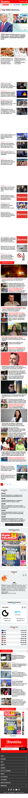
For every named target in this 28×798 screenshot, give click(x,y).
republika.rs (12, 792)
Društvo (16, 57)
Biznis (2, 773)
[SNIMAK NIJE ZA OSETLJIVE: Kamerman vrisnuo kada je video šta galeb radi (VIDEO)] (22, 248)
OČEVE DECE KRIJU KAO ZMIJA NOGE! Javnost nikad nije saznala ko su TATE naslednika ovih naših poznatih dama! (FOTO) (8, 162)
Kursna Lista (14, 627)
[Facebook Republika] (9, 790)
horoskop (14, 572)
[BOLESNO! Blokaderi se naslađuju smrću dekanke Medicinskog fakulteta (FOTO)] (6, 657)
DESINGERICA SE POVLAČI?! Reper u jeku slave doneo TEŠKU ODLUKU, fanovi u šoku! (8, 189)
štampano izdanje (14, 530)
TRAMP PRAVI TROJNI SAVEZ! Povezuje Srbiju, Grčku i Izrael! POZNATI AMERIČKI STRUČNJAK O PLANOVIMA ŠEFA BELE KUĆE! (13, 37)
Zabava (3, 768)
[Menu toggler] (26, 2)
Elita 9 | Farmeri (6, 770)
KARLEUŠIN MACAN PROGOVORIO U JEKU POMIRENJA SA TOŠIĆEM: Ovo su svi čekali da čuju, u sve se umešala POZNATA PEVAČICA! (13, 520)
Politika (3, 33)
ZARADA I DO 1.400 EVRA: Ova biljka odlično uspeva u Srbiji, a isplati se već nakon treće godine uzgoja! (8, 468)
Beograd (5, 607)
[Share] (1, 15)
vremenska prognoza (14, 602)
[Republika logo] (6, 1)
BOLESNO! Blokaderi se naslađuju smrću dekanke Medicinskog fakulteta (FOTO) (11, 496)
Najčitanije (23, 490)
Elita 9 (2, 133)
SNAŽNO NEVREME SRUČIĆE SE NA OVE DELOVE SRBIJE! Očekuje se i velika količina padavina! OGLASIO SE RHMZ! (8, 94)
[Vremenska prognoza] (22, 1)
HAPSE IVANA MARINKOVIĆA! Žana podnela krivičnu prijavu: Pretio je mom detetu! (8, 136)
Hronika (2, 108)
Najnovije (4, 490)
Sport (2, 765)
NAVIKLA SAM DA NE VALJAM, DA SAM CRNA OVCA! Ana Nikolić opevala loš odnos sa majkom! (8, 477)
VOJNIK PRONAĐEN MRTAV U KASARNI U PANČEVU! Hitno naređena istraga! (11, 501)
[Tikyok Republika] (11, 790)
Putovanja (4, 776)
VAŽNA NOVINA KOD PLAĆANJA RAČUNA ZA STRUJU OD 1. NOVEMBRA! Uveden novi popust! (20, 61)
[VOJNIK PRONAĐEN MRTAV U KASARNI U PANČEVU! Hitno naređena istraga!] (6, 665)
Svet (2, 245)
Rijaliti (2, 150)
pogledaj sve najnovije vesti (14, 524)
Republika (4, 785)
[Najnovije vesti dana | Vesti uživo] (24, 4)
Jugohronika (15, 671)
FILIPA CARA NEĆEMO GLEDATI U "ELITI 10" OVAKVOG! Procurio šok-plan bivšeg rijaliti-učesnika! (12, 513)
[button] (23, 575)
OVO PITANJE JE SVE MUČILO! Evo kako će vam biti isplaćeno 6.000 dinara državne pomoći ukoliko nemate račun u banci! (19, 702)
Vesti (11, 4)
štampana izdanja (8, 709)
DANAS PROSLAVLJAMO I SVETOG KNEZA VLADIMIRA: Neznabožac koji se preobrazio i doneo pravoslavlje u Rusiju (8, 197)
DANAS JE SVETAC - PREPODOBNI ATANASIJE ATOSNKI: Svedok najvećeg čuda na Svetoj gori (8, 214)
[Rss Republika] (14, 790)
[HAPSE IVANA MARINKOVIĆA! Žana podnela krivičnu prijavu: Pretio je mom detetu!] (22, 136)
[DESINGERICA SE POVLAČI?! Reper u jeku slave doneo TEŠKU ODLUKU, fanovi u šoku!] (22, 188)
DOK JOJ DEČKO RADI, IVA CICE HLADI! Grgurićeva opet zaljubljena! (8, 153)
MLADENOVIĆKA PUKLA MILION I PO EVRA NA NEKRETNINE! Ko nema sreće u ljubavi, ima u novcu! (8, 102)
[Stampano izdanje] (14, 550)
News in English (6, 782)
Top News (4, 779)
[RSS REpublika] (16, 790)
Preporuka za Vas (7, 262)
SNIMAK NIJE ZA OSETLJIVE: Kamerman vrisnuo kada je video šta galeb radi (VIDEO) (8, 248)
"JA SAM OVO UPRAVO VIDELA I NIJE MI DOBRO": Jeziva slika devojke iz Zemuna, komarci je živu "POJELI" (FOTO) (7, 257)
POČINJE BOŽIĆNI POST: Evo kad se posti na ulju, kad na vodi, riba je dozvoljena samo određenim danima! (7, 61)
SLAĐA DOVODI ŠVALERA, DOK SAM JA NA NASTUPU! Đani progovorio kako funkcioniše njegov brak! (7, 145)
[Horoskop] (24, 1)
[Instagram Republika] (19, 790)
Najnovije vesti (6, 651)
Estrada (2, 99)
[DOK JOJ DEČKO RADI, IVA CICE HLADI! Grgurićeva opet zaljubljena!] (22, 153)
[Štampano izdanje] (12, 723)
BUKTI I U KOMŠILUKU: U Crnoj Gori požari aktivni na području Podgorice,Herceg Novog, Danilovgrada (13, 507)
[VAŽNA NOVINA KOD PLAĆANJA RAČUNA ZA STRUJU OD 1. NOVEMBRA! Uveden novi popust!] (20, 52)
